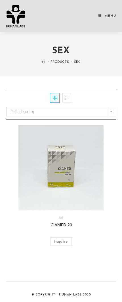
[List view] (67, 98)
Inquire (61, 241)
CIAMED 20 (61, 224)
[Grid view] (55, 98)
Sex (61, 217)
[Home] (43, 61)
